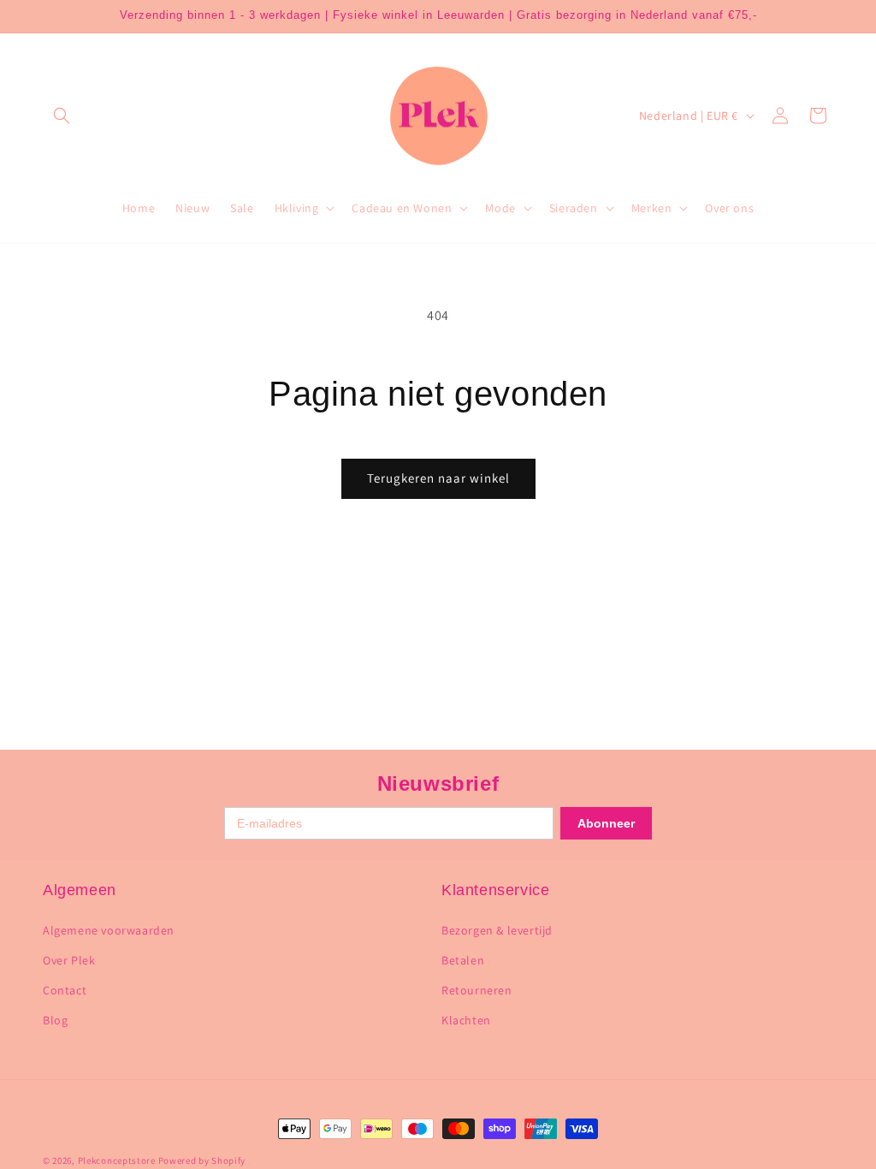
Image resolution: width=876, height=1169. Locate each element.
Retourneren (476, 990)
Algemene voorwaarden (109, 930)
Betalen (462, 960)
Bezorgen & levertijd (497, 930)
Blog (55, 1020)
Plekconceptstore (117, 1160)
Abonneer (606, 823)
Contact (64, 990)
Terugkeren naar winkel (438, 478)
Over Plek (69, 960)
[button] (61, 115)
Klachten (466, 1020)
